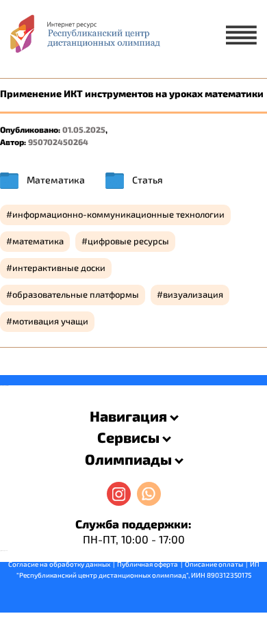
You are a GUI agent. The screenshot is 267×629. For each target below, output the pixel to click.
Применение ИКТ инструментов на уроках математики (132, 93)
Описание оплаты (214, 564)
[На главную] (84, 38)
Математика (56, 179)
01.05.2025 (83, 129)
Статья (147, 179)
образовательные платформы (75, 294)
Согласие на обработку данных (59, 564)
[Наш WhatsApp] (149, 494)
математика (38, 240)
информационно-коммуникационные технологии (118, 214)
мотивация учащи (50, 321)
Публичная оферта (147, 564)
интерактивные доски (58, 267)
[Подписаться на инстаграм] (119, 494)
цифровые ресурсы (128, 240)
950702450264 (58, 141)
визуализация (193, 294)
